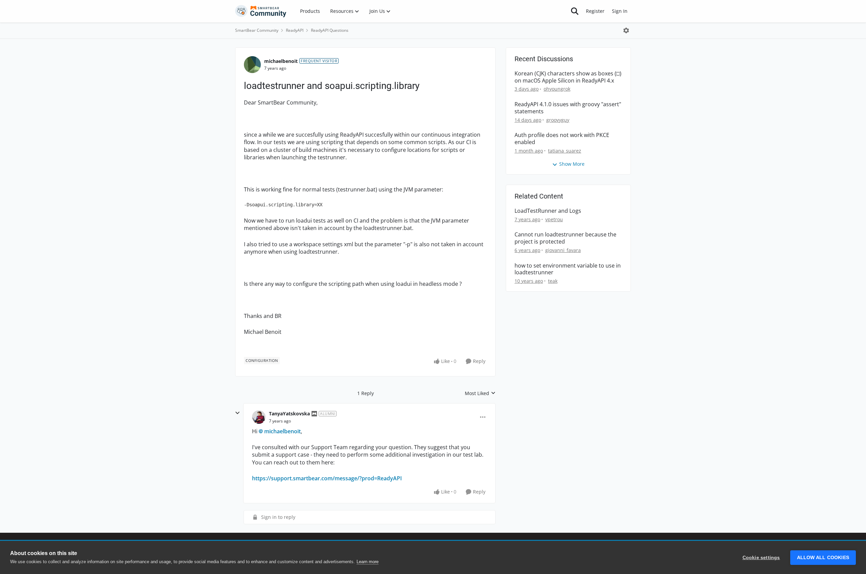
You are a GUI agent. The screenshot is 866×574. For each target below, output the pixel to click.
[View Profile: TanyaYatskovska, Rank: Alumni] (259, 417)
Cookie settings (761, 557)
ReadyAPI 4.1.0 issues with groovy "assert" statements (568, 108)
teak (552, 281)
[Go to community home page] (261, 11)
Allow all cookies (823, 557)
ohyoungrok (557, 89)
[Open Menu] (626, 30)
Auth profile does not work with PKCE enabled (562, 139)
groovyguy (557, 120)
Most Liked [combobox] (480, 393)
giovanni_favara (563, 250)
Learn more (368, 561)
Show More (572, 164)
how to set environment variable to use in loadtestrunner (568, 269)
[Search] (575, 11)
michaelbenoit (281, 61)
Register (595, 11)
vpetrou (554, 219)
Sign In (620, 11)
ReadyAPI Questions (329, 30)
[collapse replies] (237, 413)
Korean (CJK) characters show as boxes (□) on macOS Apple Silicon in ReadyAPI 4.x (568, 77)
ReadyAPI (294, 30)
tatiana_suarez (564, 150)
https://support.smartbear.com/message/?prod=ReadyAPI (327, 478)
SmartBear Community (256, 30)
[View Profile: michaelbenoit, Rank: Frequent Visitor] (252, 64)
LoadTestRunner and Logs (548, 210)
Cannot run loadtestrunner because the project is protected (565, 238)
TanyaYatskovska (289, 413)
